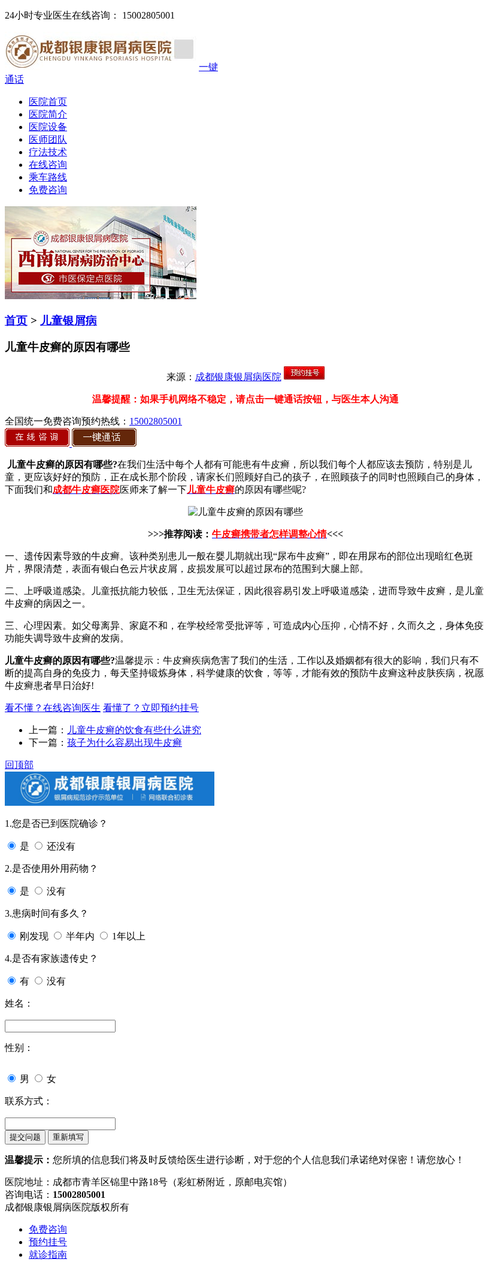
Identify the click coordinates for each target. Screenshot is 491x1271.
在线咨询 (48, 164)
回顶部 (19, 765)
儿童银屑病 (68, 320)
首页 (16, 320)
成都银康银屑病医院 (238, 377)
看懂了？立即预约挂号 (151, 708)
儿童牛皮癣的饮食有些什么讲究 (134, 730)
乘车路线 (48, 177)
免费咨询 (48, 190)
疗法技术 (48, 152)
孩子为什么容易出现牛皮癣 (124, 742)
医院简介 (48, 114)
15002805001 (155, 421)
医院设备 (48, 127)
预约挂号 (48, 1242)
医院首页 (48, 102)
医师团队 (48, 139)
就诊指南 (48, 1254)
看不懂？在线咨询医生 (53, 708)
